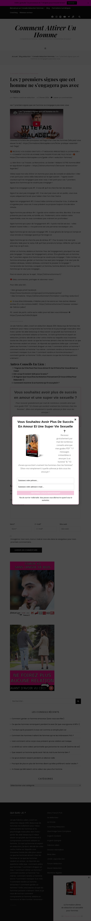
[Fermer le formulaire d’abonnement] (75, 420)
